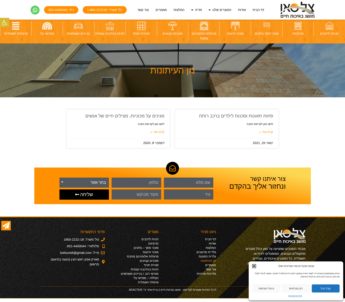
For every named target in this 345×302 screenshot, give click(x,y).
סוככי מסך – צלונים (146, 248)
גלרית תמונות (207, 256)
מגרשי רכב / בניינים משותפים (139, 273)
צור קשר (143, 10)
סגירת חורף (151, 265)
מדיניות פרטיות (295, 295)
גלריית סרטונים (206, 252)
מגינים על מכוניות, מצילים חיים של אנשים (124, 115)
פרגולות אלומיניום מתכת (142, 256)
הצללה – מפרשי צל (146, 278)
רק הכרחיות (296, 288)
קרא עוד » (266, 132)
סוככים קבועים (173, 33)
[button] (4, 22)
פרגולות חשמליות (16, 33)
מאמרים (161, 10)
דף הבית (258, 10)
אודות (242, 10)
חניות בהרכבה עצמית (110, 33)
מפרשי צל (47, 33)
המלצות (179, 10)
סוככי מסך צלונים (267, 33)
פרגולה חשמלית (148, 282)
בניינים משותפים (78, 33)
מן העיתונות (208, 260)
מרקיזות (298, 33)
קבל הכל (326, 288)
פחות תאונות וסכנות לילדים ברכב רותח (236, 115)
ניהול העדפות (266, 288)
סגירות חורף (141, 33)
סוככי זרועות (235, 33)
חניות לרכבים (329, 33)
